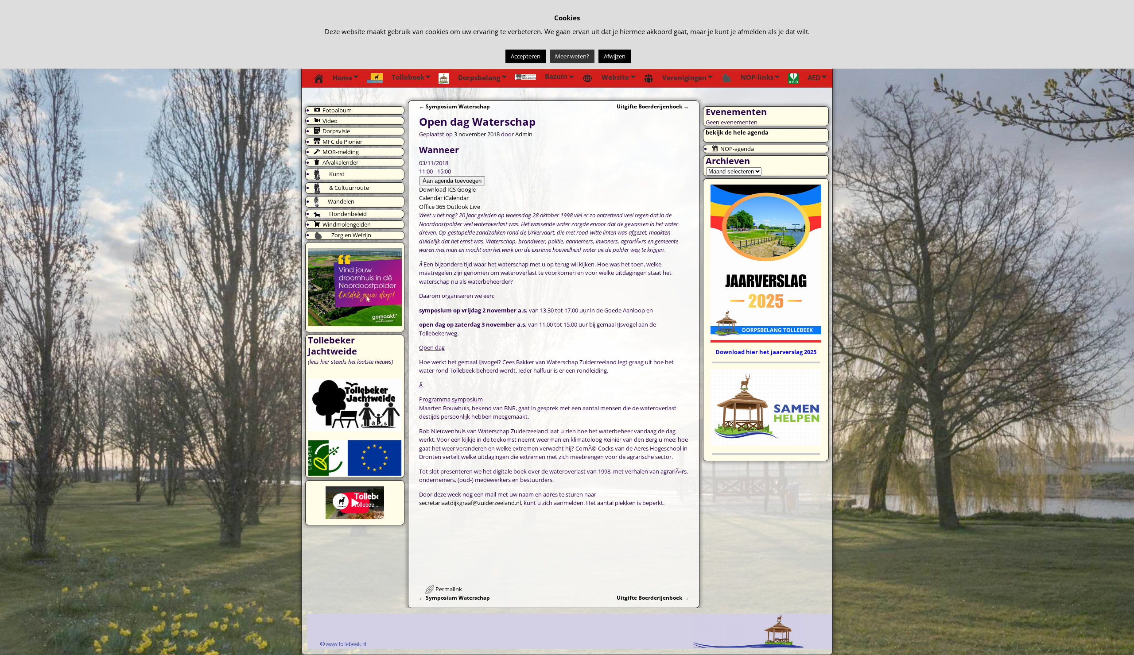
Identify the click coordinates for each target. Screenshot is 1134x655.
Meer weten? (572, 56)
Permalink (448, 589)
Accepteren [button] (525, 56)
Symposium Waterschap (454, 106)
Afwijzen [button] (614, 56)
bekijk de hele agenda (737, 132)
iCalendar (456, 198)
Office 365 (432, 207)
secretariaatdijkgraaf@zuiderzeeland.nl (470, 503)
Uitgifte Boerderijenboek (653, 106)
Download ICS (437, 189)
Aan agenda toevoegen (452, 180)
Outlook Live (463, 207)
